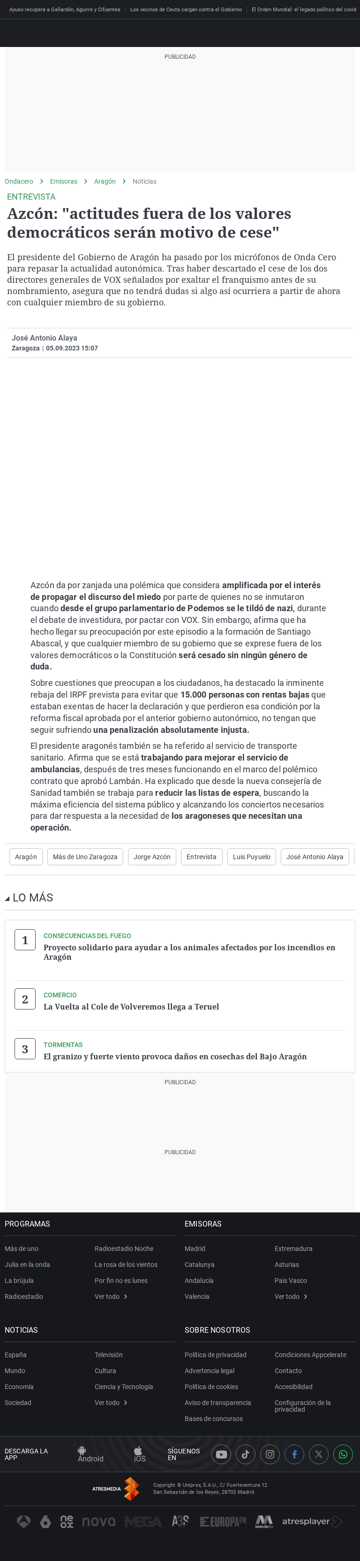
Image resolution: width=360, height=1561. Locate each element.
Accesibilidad (294, 1386)
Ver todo (107, 1296)
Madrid (195, 1248)
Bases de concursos (214, 1418)
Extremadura (294, 1248)
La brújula (19, 1280)
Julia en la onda (27, 1264)
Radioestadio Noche (124, 1248)
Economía (19, 1386)
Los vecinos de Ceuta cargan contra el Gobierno (186, 9)
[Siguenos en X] (319, 1454)
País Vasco (291, 1280)
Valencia (197, 1296)
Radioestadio (24, 1296)
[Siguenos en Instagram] (270, 1454)
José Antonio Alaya (315, 857)
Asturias (287, 1264)
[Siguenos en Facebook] (294, 1454)
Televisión (109, 1355)
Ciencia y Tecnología (124, 1386)
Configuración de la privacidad (303, 1406)
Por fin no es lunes (121, 1280)
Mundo (15, 1371)
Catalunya (200, 1264)
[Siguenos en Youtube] (221, 1454)
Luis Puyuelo (251, 857)
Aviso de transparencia (218, 1402)
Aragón (105, 181)
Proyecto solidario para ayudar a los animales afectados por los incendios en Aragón (190, 952)
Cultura (105, 1371)
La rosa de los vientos (126, 1264)
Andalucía (199, 1280)
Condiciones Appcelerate (310, 1355)
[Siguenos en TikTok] (245, 1454)
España (16, 1355)
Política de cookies (211, 1386)
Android (91, 1458)
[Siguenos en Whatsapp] (343, 1454)
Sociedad (18, 1402)
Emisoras (63, 181)
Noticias (145, 181)
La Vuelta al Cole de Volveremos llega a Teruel (131, 1007)
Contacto (288, 1371)
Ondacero (19, 181)
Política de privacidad (216, 1355)
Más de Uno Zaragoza (85, 857)
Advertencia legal (209, 1371)
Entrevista (202, 857)
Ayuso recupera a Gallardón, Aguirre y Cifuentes (64, 9)
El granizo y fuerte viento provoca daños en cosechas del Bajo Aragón (175, 1056)
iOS (140, 1458)
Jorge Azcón (152, 857)
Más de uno (21, 1248)
